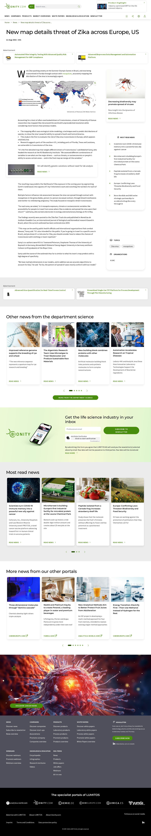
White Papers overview (86, 741)
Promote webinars (13, 759)
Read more (70, 453)
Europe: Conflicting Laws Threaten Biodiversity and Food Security (127, 186)
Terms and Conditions (25, 822)
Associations (35, 734)
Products (57, 759)
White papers (58, 763)
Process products (60, 734)
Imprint (9, 822)
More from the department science (75, 397)
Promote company (37, 738)
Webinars (57, 770)
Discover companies (38, 726)
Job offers (57, 767)
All (31, 6)
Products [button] (27, 16)
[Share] (132, 16)
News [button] (7, 16)
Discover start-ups (37, 730)
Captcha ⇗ (95, 441)
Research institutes (38, 763)
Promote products (60, 738)
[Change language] (138, 16)
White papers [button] (58, 16)
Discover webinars (13, 755)
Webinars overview (13, 763)
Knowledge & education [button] (77, 16)
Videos (32, 767)
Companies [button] (16, 16)
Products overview (60, 741)
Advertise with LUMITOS (16, 815)
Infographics (35, 759)
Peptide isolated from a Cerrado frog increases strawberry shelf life (127, 174)
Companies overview (38, 741)
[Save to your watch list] (126, 16)
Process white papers (85, 734)
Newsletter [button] (96, 16)
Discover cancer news (26, 705)
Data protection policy (47, 822)
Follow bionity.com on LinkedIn (125, 744)
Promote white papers (86, 738)
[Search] (79, 6)
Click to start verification (85, 438)
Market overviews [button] (42, 16)
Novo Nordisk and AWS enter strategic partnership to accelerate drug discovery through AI (126, 199)
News (55, 755)
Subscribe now (122, 738)
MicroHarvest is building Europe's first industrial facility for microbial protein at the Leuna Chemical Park (127, 160)
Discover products (60, 726)
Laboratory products (61, 730)
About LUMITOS (35, 815)
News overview (12, 734)
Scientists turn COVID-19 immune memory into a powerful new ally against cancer (127, 147)
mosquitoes (67, 73)
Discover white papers (86, 726)
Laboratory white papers (87, 730)
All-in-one (57, 774)
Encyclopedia (35, 755)
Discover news (11, 726)
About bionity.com (53, 815)
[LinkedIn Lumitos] (143, 822)
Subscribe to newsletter (121, 430)
